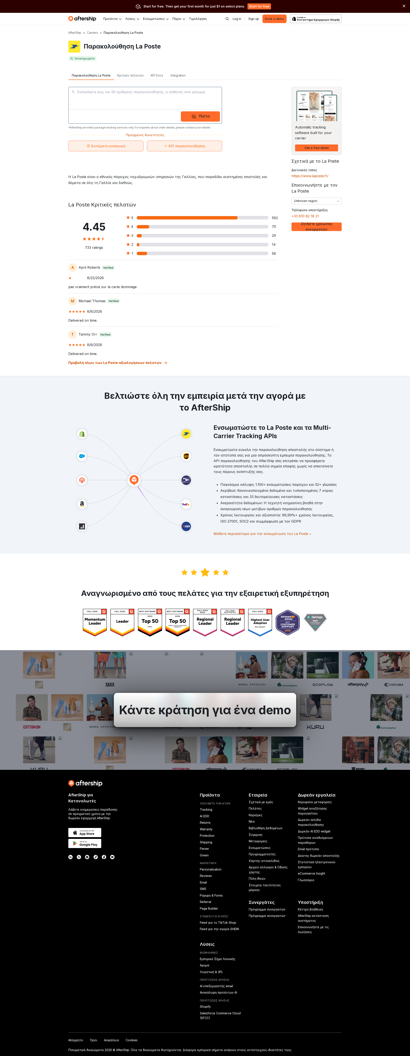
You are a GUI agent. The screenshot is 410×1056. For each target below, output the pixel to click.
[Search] (227, 19)
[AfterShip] (83, 19)
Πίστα (204, 116)
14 (274, 244)
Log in (237, 19)
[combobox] (316, 200)
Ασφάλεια (111, 1040)
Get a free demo (317, 148)
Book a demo (274, 19)
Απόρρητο (75, 1040)
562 (275, 218)
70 (274, 226)
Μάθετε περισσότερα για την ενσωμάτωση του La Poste (262, 534)
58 (274, 253)
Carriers (92, 32)
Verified (108, 267)
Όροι (93, 1040)
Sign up (253, 19)
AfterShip (74, 32)
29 (274, 235)
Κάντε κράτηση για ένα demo (205, 710)
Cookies (132, 1040)
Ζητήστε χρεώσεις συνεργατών (316, 226)
